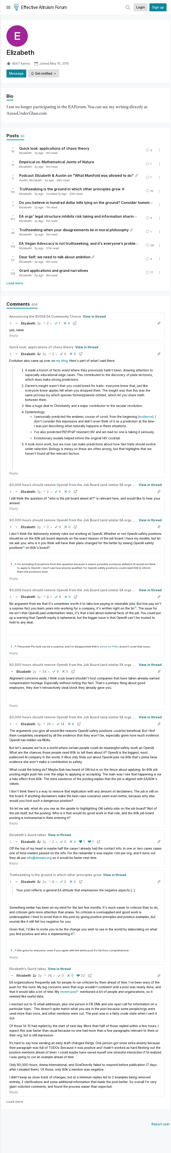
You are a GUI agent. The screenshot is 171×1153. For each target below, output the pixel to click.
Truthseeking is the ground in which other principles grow (69, 189)
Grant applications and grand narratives (53, 270)
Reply (13, 335)
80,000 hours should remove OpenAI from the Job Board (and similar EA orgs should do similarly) (86, 485)
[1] (23, 547)
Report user (160, 1124)
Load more (14, 283)
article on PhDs (109, 646)
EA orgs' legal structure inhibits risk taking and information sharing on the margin (90, 216)
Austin (23, 180)
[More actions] (159, 150)
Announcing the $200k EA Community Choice (45, 316)
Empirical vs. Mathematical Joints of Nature (56, 162)
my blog (62, 360)
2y (39, 323)
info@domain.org (39, 858)
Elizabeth (25, 153)
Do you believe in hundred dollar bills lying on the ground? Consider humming (86, 202)
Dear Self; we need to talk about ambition (54, 257)
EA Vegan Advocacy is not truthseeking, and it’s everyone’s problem (78, 243)
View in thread (94, 316)
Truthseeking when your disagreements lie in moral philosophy (74, 229)
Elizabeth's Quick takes (27, 835)
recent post (68, 992)
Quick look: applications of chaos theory (54, 148)
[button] (10, 323)
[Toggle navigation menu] (8, 7)
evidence (145, 416)
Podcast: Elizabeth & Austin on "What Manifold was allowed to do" (76, 175)
